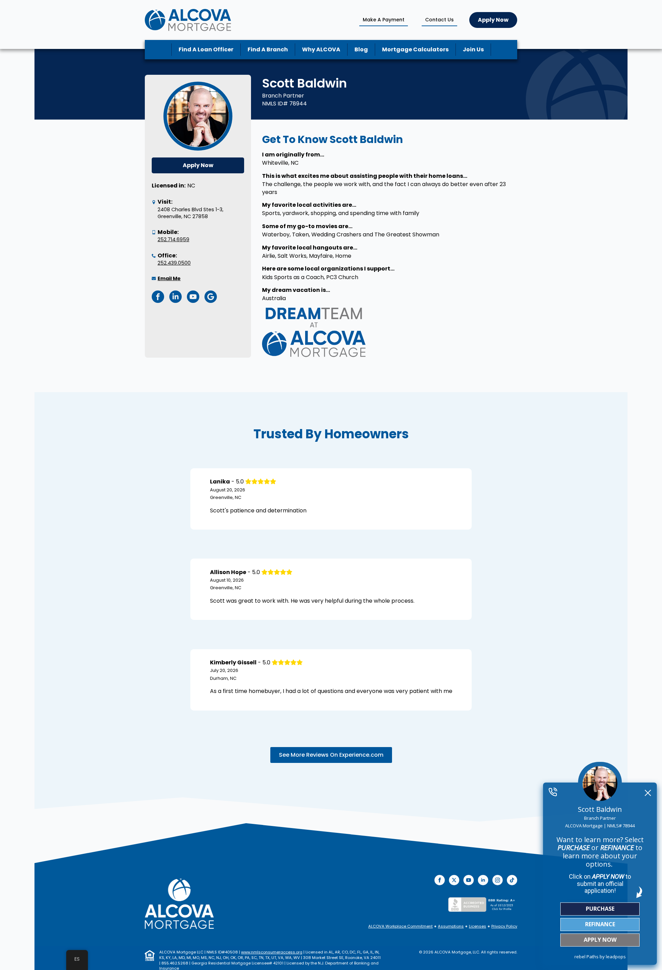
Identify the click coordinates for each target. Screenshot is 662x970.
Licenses (477, 926)
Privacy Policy (504, 926)
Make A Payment (383, 19)
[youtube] (468, 880)
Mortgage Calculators (415, 49)
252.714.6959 (173, 239)
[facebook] (439, 880)
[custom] (512, 880)
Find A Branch (268, 49)
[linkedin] (483, 880)
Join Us (473, 49)
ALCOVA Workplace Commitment (400, 926)
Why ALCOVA (321, 49)
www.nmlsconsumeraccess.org (271, 952)
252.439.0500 (174, 262)
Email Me (169, 278)
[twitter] (454, 880)
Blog (361, 49)
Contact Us (439, 19)
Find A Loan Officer (206, 49)
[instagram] (497, 880)
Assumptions (451, 926)
